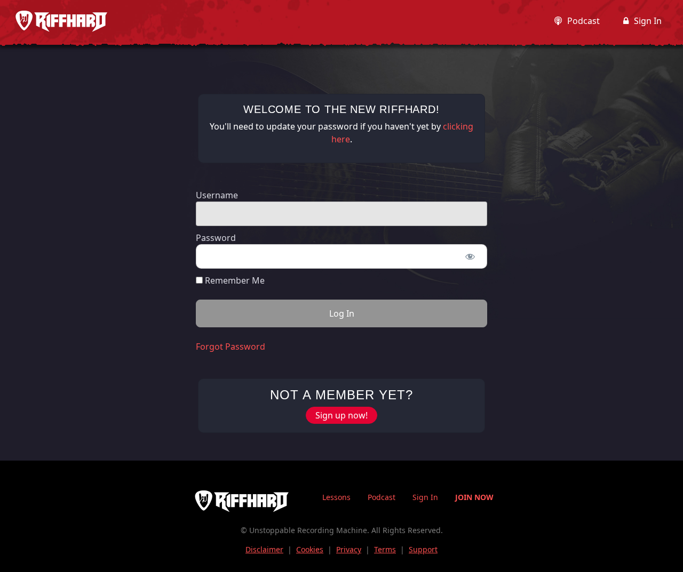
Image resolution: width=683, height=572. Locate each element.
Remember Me (234, 280)
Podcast (583, 21)
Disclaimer (264, 549)
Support (423, 549)
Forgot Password (230, 346)
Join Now (474, 497)
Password (216, 238)
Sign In (648, 21)
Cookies (309, 549)
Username (217, 195)
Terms (385, 549)
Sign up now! (341, 415)
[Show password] (469, 256)
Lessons (336, 497)
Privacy (348, 549)
